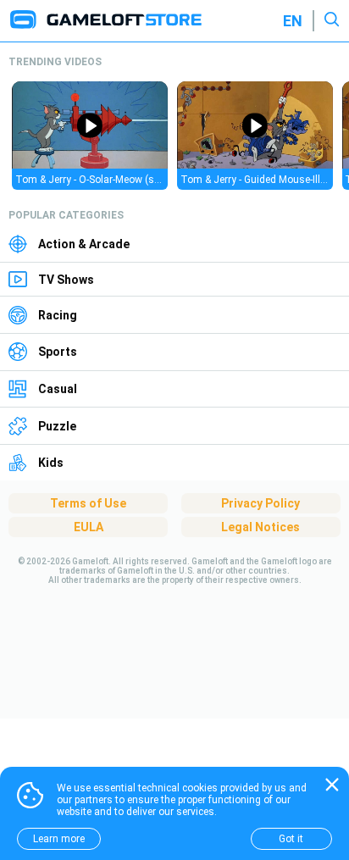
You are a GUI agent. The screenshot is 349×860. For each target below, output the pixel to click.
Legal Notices (260, 527)
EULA (88, 527)
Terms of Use (88, 503)
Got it (291, 839)
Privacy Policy (260, 503)
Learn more (59, 839)
